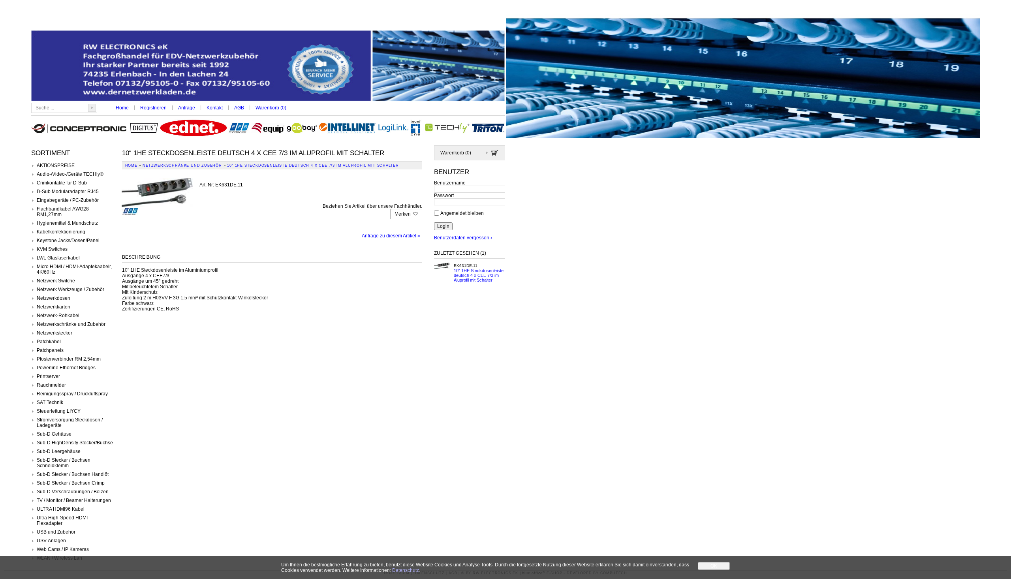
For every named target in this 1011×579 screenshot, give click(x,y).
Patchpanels (50, 350)
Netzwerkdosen (53, 298)
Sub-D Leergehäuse (59, 451)
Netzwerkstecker (54, 333)
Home (122, 108)
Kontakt (215, 108)
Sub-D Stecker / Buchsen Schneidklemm (63, 462)
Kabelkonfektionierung (61, 232)
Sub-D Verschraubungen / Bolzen (73, 491)
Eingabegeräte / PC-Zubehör (68, 200)
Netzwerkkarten (53, 307)
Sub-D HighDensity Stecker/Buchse (75, 443)
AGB (239, 108)
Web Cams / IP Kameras (63, 549)
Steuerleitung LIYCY (59, 411)
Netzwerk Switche (56, 281)
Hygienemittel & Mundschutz (67, 223)
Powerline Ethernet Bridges (66, 367)
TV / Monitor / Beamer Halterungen (74, 500)
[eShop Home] (268, 66)
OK (713, 566)
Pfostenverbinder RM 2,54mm (69, 359)
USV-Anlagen (51, 540)
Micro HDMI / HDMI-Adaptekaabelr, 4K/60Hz (74, 269)
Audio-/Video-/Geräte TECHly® (70, 174)
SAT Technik (50, 402)
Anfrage (186, 108)
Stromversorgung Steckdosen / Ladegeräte (70, 422)
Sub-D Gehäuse (54, 434)
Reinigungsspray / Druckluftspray (72, 394)
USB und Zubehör (56, 532)
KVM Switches (52, 249)
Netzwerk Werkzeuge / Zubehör (70, 289)
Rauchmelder (51, 385)
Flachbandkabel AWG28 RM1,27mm (63, 211)
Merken (403, 214)
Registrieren (153, 108)
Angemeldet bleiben (462, 213)
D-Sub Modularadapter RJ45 (68, 191)
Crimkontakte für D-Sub (62, 183)
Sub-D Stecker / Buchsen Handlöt (73, 474)
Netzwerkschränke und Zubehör (71, 324)
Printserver (48, 376)
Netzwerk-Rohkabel (58, 315)
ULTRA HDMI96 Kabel (61, 509)
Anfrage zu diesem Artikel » (391, 236)
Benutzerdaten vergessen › (463, 238)
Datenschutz (405, 570)
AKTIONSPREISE (56, 165)
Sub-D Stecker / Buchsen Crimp (71, 483)
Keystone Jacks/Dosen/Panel (68, 240)
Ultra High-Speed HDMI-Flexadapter (63, 520)
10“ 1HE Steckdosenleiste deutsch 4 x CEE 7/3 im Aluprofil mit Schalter (479, 275)
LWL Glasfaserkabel (58, 258)
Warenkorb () (271, 108)
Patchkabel (49, 341)
